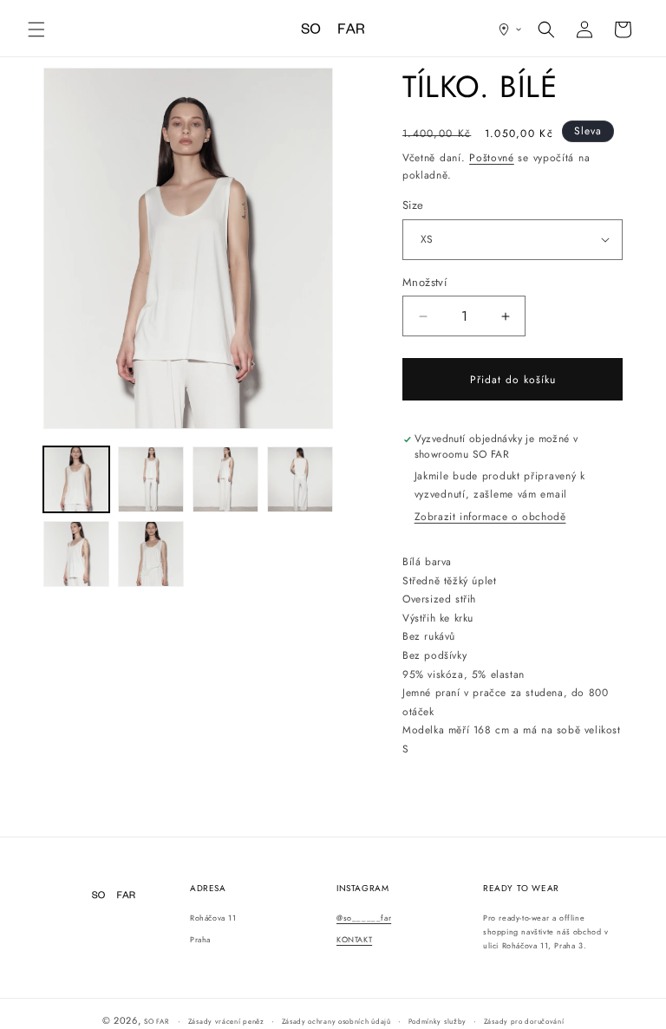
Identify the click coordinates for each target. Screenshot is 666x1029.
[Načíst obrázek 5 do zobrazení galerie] (76, 554)
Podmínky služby (437, 1021)
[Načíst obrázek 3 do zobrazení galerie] (225, 479)
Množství (424, 282)
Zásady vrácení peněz (226, 1021)
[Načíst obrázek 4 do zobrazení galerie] (300, 479)
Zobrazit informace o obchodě (490, 516)
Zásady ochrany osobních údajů (336, 1021)
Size (413, 205)
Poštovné (491, 158)
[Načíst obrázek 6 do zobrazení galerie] (151, 554)
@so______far (363, 917)
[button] (36, 29)
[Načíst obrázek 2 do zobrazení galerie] (151, 479)
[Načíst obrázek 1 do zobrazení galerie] (76, 479)
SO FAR (157, 1021)
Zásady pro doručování (524, 1021)
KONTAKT (354, 939)
